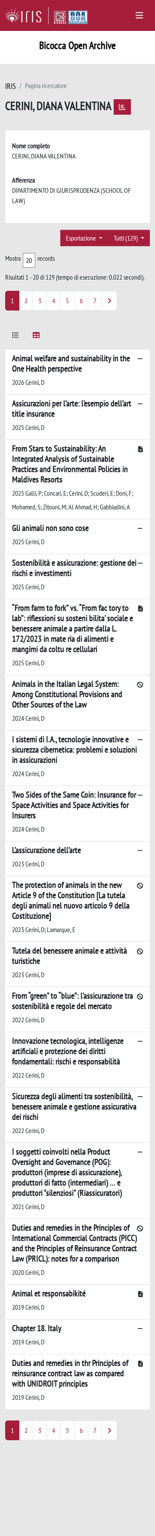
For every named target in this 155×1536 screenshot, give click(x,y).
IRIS (10, 86)
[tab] (15, 336)
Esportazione (81, 238)
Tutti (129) (126, 238)
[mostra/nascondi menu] (139, 15)
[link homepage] (27, 15)
